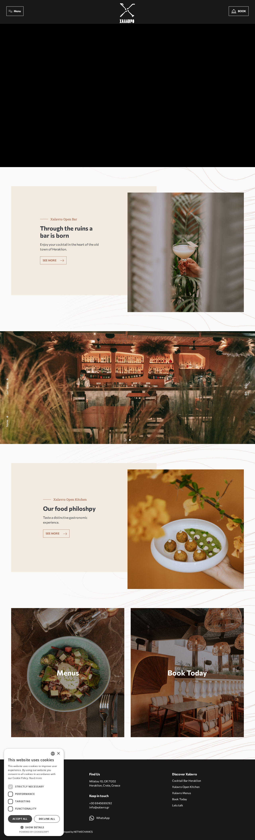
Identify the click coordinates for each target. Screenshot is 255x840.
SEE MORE (50, 260)
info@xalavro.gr (99, 807)
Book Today (187, 672)
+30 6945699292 (100, 803)
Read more (35, 778)
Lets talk (177, 805)
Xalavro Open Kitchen (186, 786)
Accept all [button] (20, 819)
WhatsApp (103, 818)
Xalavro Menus (181, 793)
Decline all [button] (47, 819)
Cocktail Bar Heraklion (186, 780)
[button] (125, 440)
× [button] (58, 753)
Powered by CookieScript (34, 831)
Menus (68, 672)
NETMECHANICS (83, 831)
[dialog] (34, 792)
